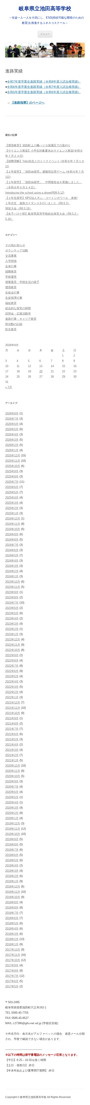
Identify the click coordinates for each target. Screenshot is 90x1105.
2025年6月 (12, 487)
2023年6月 (12, 608)
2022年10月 (12, 650)
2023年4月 (12, 618)
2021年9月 (12, 718)
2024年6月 (12, 550)
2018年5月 (12, 923)
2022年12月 (12, 639)
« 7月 (8, 387)
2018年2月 (12, 939)
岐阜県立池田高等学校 (45, 8)
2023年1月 (12, 634)
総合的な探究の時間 (18, 308)
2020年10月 (12, 776)
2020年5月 (12, 797)
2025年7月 (12, 481)
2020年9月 (12, 781)
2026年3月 (12, 439)
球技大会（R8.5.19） (18, 208)
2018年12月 (12, 886)
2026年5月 (12, 429)
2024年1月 (12, 576)
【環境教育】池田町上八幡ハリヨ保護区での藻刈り (38, 145)
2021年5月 (12, 739)
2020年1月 (12, 818)
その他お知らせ (15, 245)
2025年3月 (12, 502)
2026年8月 (12, 413)
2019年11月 (12, 828)
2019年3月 (12, 870)
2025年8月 (12, 476)
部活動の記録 (13, 324)
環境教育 (11, 287)
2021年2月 (12, 755)
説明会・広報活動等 (18, 313)
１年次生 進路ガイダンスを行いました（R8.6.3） (37, 203)
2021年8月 (12, 723)
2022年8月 (12, 660)
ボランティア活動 (16, 250)
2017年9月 (12, 965)
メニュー (45, 34)
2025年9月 (12, 471)
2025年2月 (12, 508)
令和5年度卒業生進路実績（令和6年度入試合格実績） (44, 92)
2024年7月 (12, 544)
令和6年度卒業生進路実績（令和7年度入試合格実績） (44, 86)
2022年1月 (12, 697)
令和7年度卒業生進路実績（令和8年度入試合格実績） (44, 81)
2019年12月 (12, 823)
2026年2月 (12, 445)
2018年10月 (12, 897)
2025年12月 (12, 455)
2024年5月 (12, 555)
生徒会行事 (12, 292)
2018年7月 (12, 912)
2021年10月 (12, 713)
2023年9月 (12, 592)
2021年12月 (12, 702)
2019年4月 (12, 865)
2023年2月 (12, 629)
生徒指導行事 (13, 297)
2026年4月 (12, 434)
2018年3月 (12, 933)
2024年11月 (12, 523)
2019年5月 (12, 860)
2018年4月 (12, 928)
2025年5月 (12, 492)
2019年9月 (12, 839)
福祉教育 (11, 303)
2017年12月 (12, 949)
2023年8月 (12, 597)
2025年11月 (12, 460)
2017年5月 (12, 986)
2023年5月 (12, 613)
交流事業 (11, 255)
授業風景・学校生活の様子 (22, 282)
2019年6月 (12, 855)
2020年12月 (12, 765)
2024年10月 (12, 529)
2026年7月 (12, 418)
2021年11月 (12, 707)
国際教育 (11, 271)
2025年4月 (12, 497)
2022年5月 (12, 676)
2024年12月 (12, 518)
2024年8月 (12, 539)
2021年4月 (12, 744)
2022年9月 (12, 655)
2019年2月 (12, 876)
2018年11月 (12, 891)
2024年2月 (12, 571)
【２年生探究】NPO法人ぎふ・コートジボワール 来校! (41, 198)
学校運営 (11, 276)
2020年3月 (12, 807)
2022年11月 (12, 644)
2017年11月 (12, 954)
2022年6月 (12, 671)
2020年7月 (12, 786)
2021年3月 (12, 749)
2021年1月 (12, 760)
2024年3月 (12, 566)
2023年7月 (12, 602)
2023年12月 (12, 581)
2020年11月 (12, 771)
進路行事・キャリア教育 (20, 318)
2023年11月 (12, 587)
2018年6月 (12, 918)
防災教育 (11, 329)
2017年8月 (12, 970)
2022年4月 (12, 681)
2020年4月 (12, 802)
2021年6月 (12, 734)
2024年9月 (12, 534)
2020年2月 (12, 813)
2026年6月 (12, 424)
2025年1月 (12, 513)
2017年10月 (12, 960)
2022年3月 (12, 686)
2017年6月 (12, 981)
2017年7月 (12, 976)
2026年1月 (12, 450)
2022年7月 (12, 665)
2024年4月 (12, 560)
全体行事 (11, 266)
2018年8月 (12, 907)
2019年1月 (12, 881)
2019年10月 (12, 834)
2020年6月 (12, 792)
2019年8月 (12, 844)
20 (40, 371)
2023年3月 (12, 623)
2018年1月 (12, 944)
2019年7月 (12, 849)
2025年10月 (12, 466)
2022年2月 (12, 692)
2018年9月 (12, 902)
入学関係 (11, 261)
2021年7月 (12, 728)
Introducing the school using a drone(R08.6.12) (34, 192)
